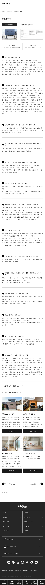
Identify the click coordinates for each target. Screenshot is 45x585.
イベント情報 (6, 521)
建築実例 (5, 517)
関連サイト (4, 570)
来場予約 (18, 582)
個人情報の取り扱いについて (30, 570)
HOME (3, 11)
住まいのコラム (7, 530)
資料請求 (4, 582)
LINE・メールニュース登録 (11, 553)
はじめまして (27, 512)
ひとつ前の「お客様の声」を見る (34, 484)
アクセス (26, 582)
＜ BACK (5, 492)
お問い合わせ (11, 582)
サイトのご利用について (15, 570)
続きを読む (11, 431)
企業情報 (26, 530)
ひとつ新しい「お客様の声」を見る (11, 484)
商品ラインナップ (28, 521)
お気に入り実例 (34, 582)
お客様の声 (10, 11)
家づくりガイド (7, 526)
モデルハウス (27, 517)
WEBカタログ (11, 539)
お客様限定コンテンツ (13, 546)
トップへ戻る (41, 582)
